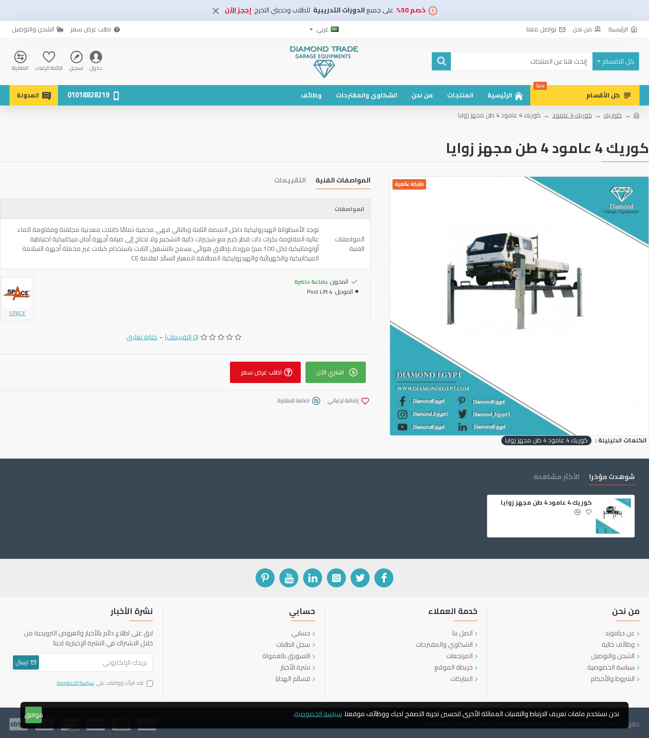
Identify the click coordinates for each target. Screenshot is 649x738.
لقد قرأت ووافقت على (100, 683)
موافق (33, 714)
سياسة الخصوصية (318, 714)
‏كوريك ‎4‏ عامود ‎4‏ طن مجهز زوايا (546, 440)
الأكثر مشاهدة (557, 478)
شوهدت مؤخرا (612, 478)
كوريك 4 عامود (572, 115)
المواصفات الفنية (343, 181)
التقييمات (290, 181)
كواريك (612, 115)
